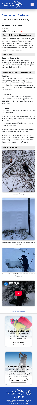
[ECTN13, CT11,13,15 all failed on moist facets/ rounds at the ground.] (18, 260)
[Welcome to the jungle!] (18, 171)
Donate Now (18, 342)
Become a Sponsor (18, 380)
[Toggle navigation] (32, 4)
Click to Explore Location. (18, 311)
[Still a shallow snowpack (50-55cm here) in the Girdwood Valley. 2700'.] (18, 219)
